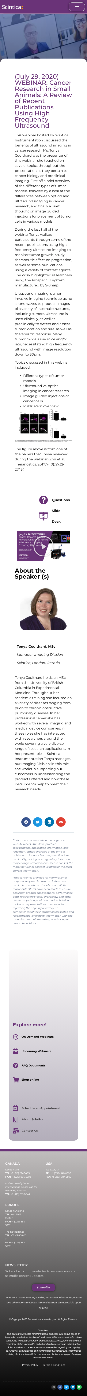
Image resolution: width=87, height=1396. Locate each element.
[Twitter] (66, 1387)
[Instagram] (53, 1387)
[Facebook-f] (60, 1387)
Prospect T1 (41, 280)
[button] (43, 546)
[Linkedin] (72, 1387)
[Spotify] (79, 1387)
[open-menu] (77, 6)
